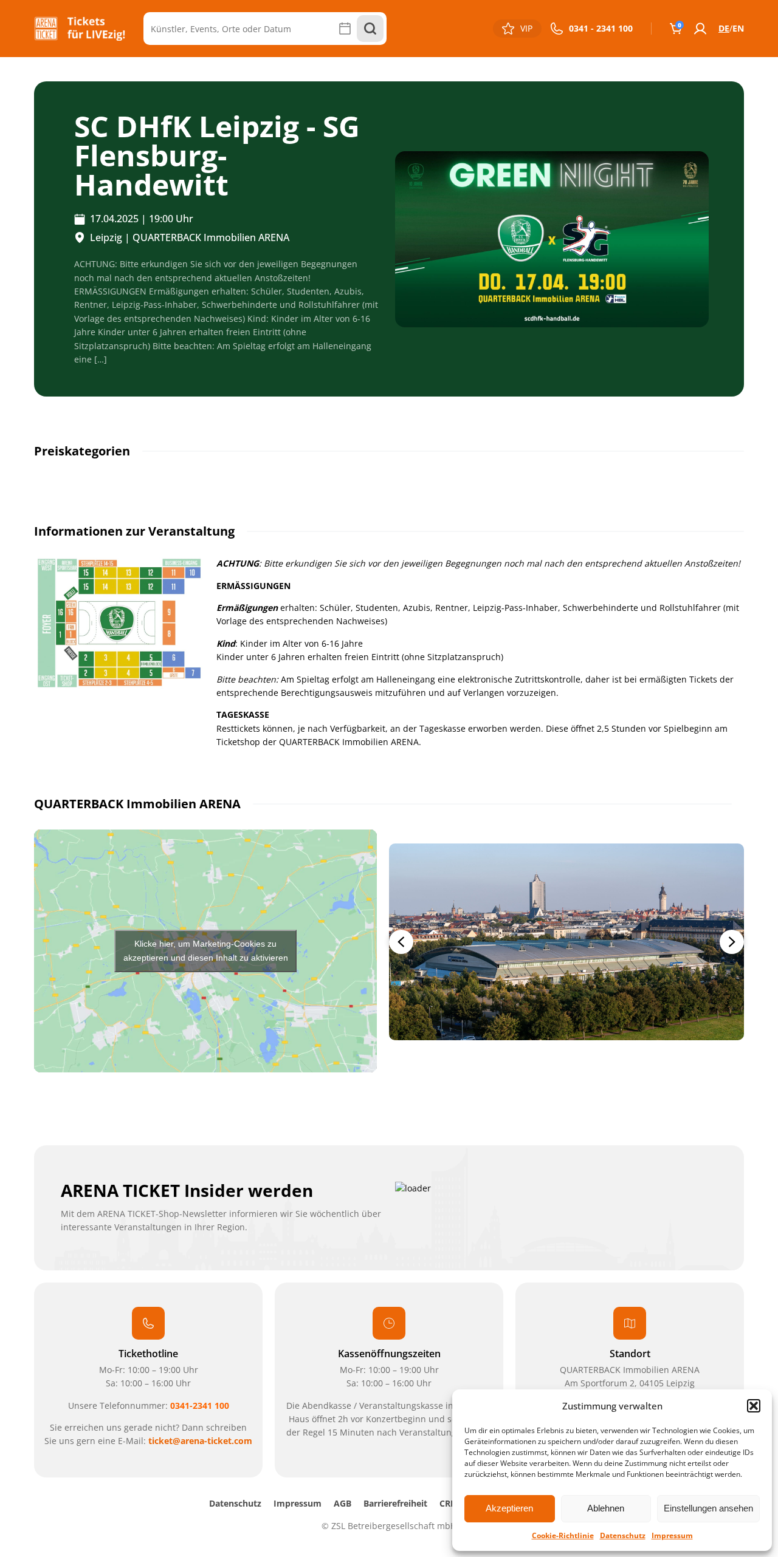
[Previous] (401, 942)
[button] (754, 1406)
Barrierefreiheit (395, 1503)
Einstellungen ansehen (708, 1508)
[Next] (732, 942)
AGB (342, 1503)
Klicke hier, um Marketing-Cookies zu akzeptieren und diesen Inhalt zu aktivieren (205, 950)
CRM (448, 1503)
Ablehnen (605, 1508)
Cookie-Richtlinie (563, 1535)
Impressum (672, 1535)
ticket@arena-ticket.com (200, 1440)
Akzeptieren (509, 1508)
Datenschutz (622, 1535)
